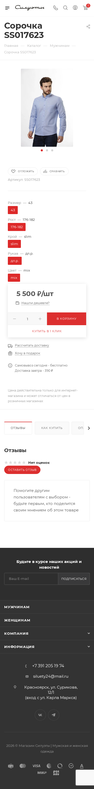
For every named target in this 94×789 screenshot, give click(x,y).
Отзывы (18, 428)
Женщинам (17, 620)
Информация (19, 647)
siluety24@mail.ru (50, 676)
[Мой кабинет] (75, 8)
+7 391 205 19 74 (48, 666)
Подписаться (74, 579)
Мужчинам (17, 607)
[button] (41, 150)
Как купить (52, 428)
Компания (16, 633)
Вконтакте (40, 715)
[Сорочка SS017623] (47, 107)
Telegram (53, 715)
